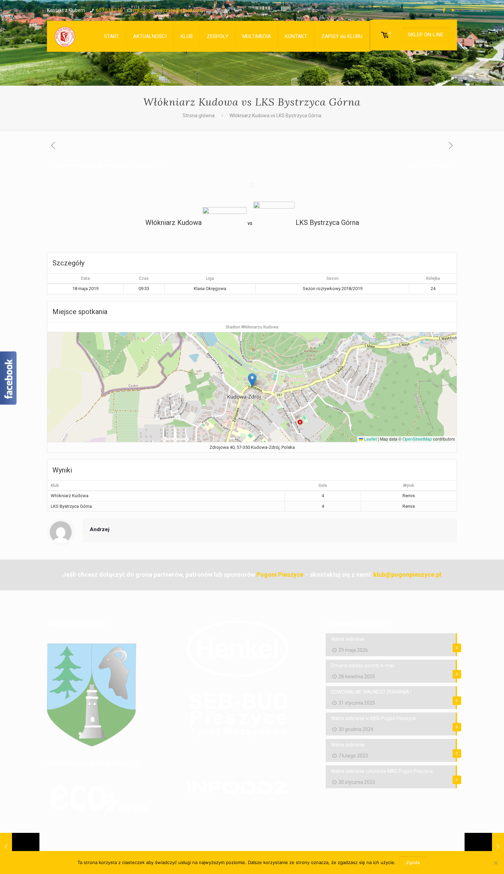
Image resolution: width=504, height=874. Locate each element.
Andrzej (112, 165)
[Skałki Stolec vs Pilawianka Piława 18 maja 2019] (19, 846)
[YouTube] (453, 10)
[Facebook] (444, 10)
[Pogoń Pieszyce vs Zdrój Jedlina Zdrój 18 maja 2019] (484, 846)
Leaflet (370, 439)
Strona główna (199, 115)
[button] (252, 380)
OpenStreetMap (417, 439)
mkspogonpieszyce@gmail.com (168, 10)
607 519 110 (109, 10)
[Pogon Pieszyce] (64, 36)
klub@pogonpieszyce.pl (407, 574)
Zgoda (413, 862)
